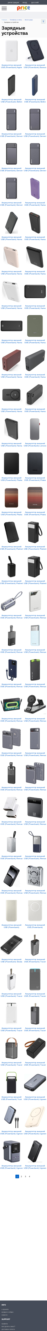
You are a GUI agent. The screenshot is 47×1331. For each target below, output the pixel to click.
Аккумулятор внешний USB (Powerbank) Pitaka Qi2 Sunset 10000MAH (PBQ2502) (35, 513)
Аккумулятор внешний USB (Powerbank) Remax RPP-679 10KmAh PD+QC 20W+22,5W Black (11, 892)
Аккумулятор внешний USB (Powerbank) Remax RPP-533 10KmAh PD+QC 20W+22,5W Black (11, 720)
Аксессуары (29, 20)
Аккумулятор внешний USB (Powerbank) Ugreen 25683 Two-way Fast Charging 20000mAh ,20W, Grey (35, 1167)
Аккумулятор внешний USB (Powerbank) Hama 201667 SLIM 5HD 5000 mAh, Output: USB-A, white (11, 307)
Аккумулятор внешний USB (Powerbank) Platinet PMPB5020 (11, 582)
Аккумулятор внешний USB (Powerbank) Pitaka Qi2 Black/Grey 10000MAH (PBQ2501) (35, 479)
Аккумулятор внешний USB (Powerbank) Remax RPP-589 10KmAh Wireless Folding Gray (35, 720)
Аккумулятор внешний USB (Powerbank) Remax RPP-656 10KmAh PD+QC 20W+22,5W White (11, 823)
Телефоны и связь (16, 20)
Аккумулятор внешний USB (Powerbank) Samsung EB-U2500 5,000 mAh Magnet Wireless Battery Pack (35, 926)
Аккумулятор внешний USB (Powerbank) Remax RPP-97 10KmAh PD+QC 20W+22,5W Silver (35, 892)
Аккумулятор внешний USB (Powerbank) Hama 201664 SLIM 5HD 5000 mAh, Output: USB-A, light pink (11, 272)
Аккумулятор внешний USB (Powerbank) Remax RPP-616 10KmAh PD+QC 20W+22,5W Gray (35, 754)
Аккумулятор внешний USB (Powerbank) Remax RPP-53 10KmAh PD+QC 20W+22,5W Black (35, 685)
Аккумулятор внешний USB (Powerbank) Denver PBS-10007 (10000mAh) (11, 135)
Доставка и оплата (8, 1329)
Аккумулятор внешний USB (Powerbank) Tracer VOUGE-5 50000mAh (35, 1064)
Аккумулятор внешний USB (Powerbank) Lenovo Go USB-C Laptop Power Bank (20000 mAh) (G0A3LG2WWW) (35, 444)
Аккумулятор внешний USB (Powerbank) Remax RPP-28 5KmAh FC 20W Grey (11, 616)
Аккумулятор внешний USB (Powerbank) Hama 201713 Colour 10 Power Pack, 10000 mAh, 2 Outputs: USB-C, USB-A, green (35, 341)
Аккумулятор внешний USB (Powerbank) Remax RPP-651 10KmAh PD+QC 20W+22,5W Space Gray (35, 788)
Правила (5, 1324)
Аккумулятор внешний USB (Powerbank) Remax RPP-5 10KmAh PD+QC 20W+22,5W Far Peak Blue (35, 651)
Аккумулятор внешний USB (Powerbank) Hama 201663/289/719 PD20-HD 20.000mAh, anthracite (35, 238)
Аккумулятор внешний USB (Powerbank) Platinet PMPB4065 (35, 548)
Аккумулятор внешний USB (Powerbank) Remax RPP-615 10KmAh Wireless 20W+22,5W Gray (11, 754)
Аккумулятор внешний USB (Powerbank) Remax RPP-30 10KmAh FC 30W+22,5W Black (11, 651)
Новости (4, 1315)
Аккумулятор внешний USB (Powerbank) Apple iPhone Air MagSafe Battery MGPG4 (11, 66)
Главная (4, 20)
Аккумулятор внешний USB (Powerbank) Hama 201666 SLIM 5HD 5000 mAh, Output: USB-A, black (35, 272)
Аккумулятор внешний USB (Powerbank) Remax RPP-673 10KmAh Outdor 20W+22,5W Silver (11, 857)
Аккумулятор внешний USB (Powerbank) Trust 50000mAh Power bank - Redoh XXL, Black (11, 1098)
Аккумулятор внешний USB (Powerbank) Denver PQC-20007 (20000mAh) (11, 204)
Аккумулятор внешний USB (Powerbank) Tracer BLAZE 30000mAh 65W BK (35, 960)
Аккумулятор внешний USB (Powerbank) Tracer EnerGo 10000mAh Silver (35, 995)
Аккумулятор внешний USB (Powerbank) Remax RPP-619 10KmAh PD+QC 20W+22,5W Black (11, 788)
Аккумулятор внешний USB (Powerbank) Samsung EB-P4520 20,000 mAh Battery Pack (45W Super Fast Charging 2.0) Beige (11, 926)
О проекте (5, 1309)
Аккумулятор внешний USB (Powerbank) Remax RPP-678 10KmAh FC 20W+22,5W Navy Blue (35, 857)
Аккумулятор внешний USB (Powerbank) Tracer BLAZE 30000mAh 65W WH (11, 995)
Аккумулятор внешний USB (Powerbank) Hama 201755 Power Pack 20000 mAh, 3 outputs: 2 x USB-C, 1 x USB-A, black (35, 410)
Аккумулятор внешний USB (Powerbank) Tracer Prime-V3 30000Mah (35, 1029)
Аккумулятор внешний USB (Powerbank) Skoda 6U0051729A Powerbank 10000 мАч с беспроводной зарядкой (11, 960)
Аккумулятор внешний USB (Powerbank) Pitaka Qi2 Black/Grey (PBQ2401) (11, 479)
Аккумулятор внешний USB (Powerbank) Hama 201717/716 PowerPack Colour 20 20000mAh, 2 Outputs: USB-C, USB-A (11, 376)
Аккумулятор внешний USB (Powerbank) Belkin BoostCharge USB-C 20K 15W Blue (35, 100)
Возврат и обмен (7, 1312)
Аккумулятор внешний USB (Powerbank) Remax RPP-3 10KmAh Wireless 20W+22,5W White (35, 616)
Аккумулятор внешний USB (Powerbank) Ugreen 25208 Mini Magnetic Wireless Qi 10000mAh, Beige (35, 1132)
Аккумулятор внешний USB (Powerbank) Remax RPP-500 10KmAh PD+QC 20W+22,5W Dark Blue (11, 685)
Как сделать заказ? (8, 1326)
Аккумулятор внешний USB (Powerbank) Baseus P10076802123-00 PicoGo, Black (35, 66)
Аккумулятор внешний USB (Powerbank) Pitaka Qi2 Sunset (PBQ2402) (11, 513)
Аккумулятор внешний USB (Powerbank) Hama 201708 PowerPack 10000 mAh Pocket (35, 307)
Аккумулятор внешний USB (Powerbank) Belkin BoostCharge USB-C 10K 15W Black (11, 100)
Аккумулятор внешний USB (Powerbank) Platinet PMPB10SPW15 (11, 548)
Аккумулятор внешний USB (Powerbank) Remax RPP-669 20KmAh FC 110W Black (35, 823)
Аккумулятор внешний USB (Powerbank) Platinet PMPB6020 (35, 582)
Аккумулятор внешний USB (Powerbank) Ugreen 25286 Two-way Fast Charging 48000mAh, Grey (11, 1167)
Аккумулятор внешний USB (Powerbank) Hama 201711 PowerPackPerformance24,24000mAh (11, 341)
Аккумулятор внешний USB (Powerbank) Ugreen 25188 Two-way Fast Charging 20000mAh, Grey (11, 1132)
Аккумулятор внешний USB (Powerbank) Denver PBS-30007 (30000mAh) (11, 169)
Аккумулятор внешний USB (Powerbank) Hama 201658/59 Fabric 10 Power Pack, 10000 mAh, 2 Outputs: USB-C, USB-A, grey (12, 238)
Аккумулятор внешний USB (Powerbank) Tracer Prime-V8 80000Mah (11, 1064)
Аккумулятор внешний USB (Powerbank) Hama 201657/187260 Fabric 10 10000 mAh (35, 204)
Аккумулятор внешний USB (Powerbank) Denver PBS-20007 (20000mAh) (35, 135)
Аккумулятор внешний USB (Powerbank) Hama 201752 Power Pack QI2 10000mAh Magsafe (11, 410)
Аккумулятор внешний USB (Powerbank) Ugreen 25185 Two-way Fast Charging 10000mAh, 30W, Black (35, 1098)
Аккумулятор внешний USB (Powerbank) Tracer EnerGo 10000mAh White (11, 1029)
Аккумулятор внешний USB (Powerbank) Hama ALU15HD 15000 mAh (11, 444)
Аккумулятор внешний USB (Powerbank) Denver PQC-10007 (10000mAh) (35, 169)
